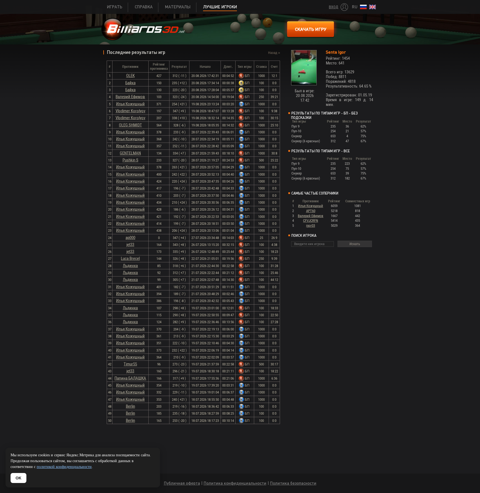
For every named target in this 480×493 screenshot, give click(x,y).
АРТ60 (310, 211)
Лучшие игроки (220, 6)
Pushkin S (130, 160)
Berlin (130, 406)
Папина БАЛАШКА (130, 378)
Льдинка (130, 265)
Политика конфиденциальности (235, 483)
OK (18, 478)
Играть (114, 6)
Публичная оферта (182, 483)
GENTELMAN (130, 153)
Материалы (178, 6)
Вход (333, 7)
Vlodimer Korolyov (130, 110)
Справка (143, 6)
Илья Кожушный (130, 103)
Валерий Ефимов (130, 96)
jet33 (130, 244)
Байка (130, 82)
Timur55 (130, 364)
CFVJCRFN (310, 220)
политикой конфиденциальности (64, 467)
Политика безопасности (293, 483)
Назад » (274, 53)
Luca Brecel (130, 258)
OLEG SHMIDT (130, 125)
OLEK (130, 75)
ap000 (130, 237)
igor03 (310, 225)
